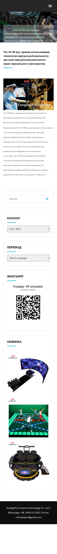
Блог (9, 30)
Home (8, 26)
